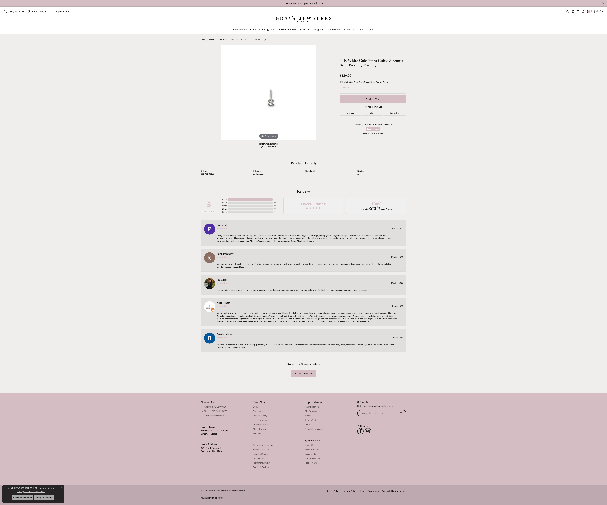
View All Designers (313, 428)
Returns (372, 113)
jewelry (211, 40)
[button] (567, 11)
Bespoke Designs (260, 453)
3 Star (224, 205)
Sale (371, 29)
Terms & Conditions (369, 491)
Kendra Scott (311, 420)
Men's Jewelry (259, 428)
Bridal (255, 406)
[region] (268, 92)
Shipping (350, 113)
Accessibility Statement (393, 491)
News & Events (312, 449)
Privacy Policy (349, 491)
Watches (304, 29)
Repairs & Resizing (261, 467)
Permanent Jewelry (261, 462)
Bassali (308, 415)
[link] (13, 11)
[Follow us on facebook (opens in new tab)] (360, 431)
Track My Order (312, 462)
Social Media (310, 453)
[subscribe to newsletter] (401, 413)
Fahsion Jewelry (260, 415)
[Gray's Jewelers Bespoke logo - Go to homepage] (303, 19)
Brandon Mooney (225, 334)
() (275, 199)
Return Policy (333, 491)
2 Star (224, 209)
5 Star (224, 199)
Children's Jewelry (261, 424)
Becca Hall (222, 279)
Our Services (334, 29)
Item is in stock (373, 129)
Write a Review (303, 373)
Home (203, 40)
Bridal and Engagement (263, 29)
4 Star (224, 202)
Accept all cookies (44, 497)
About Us (349, 29)
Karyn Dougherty (225, 253)
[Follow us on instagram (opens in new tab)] (368, 431)
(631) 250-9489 (268, 146)
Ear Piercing (221, 40)
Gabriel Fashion (312, 406)
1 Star (224, 212)
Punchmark (217, 498)
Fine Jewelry (240, 29)
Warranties (394, 113)
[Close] (603, 3)
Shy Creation (311, 411)
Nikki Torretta (223, 302)
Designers (318, 29)
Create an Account (313, 458)
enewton (309, 424)
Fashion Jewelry (287, 29)
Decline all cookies (22, 497)
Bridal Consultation (261, 449)
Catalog (362, 29)
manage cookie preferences (31, 491)
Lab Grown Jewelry (261, 420)
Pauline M (222, 225)
